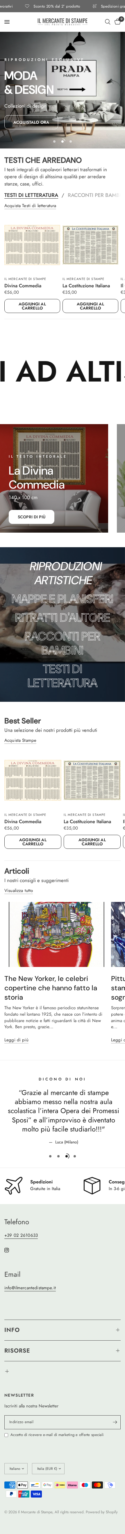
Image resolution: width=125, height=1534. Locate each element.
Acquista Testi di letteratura (30, 205)
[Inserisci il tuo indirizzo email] (115, 1422)
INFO (12, 1330)
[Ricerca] (107, 22)
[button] (31, 122)
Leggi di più (16, 1040)
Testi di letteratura (31, 195)
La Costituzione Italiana (86, 286)
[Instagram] (10, 1250)
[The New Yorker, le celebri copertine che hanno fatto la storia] (56, 934)
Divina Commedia (22, 286)
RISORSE (17, 1350)
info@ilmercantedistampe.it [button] (30, 1287)
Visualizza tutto (18, 890)
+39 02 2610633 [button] (21, 1235)
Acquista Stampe (20, 740)
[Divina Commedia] (32, 245)
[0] (116, 22)
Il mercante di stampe (25, 279)
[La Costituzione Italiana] (90, 245)
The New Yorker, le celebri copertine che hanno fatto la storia (50, 988)
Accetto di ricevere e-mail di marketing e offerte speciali (56, 1434)
